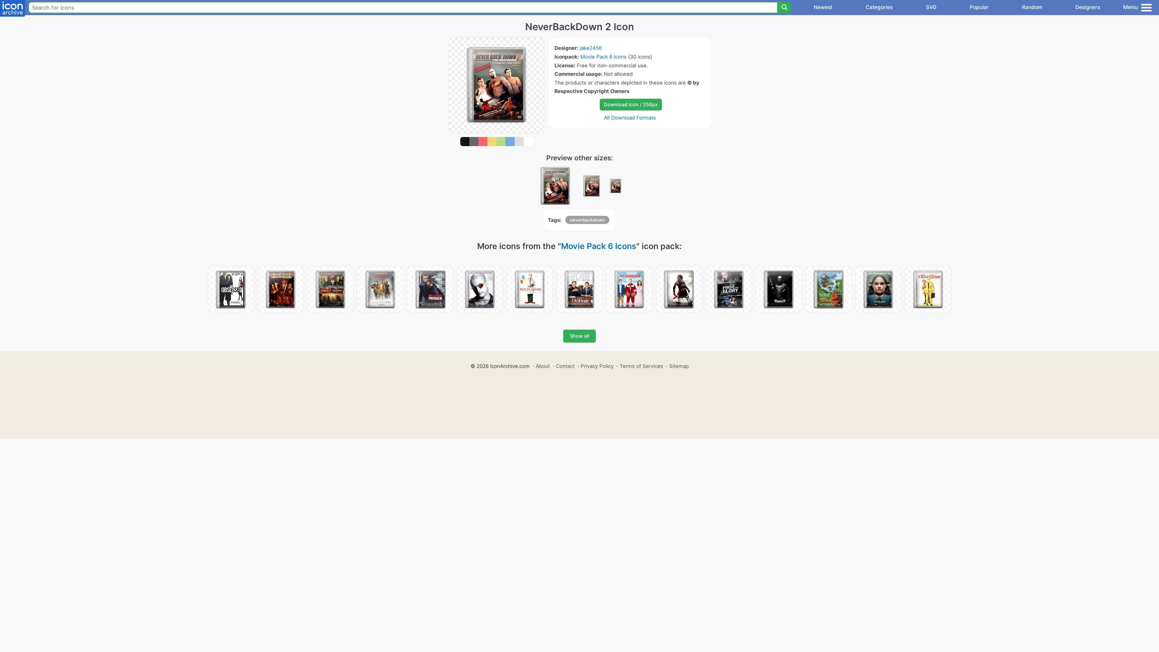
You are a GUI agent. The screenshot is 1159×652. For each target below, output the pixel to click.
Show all (579, 336)
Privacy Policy (597, 366)
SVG (931, 7)
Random (1032, 7)
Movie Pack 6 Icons (603, 57)
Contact (565, 366)
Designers (1087, 7)
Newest (823, 7)
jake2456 (591, 48)
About (543, 366)
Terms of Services (641, 366)
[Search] (784, 7)
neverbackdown (587, 220)
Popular (979, 7)
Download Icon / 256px (631, 104)
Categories (879, 7)
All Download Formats (630, 118)
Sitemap (679, 366)
